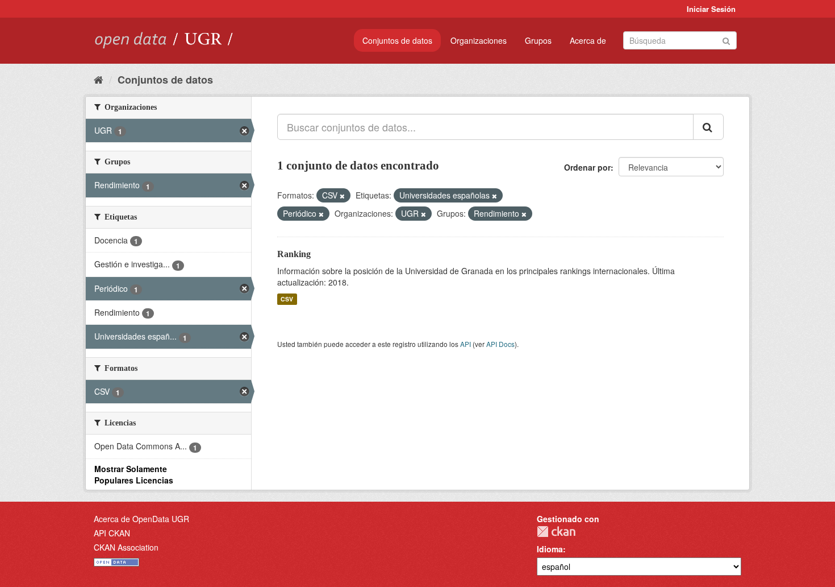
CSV (287, 299)
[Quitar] (342, 195)
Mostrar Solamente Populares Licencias (133, 474)
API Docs (500, 344)
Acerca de (588, 40)
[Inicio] (98, 79)
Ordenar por (587, 167)
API (465, 344)
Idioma (550, 549)
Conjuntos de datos (397, 40)
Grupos (538, 40)
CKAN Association (126, 547)
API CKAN (112, 533)
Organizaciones (478, 40)
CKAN (556, 532)
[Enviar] (726, 39)
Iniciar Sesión (711, 8)
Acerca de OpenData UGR (141, 518)
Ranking (294, 254)
